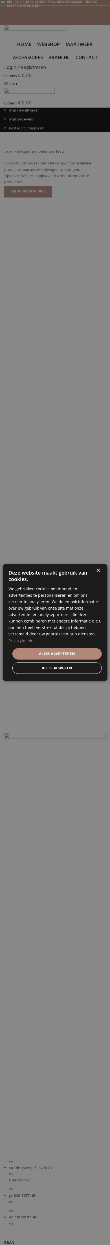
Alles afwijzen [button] (57, 668)
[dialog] (55, 622)
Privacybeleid (21, 640)
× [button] (98, 570)
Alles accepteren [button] (57, 653)
